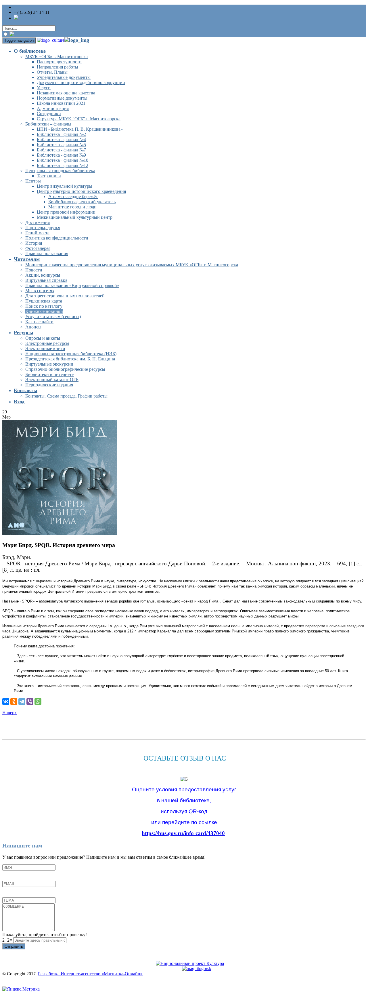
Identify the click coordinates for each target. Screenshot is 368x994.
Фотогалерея (37, 248)
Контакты (25, 390)
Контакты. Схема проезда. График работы (66, 396)
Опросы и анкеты (42, 338)
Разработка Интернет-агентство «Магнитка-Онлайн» (90, 973)
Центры (33, 180)
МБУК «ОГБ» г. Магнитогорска (56, 56)
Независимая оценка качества (66, 92)
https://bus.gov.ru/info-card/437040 (183, 833)
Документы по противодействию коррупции (81, 82)
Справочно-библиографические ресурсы (65, 369)
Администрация (53, 108)
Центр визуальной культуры (64, 186)
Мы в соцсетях (39, 290)
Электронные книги (45, 348)
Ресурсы (23, 332)
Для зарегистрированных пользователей (65, 295)
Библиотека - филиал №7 (61, 149)
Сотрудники (49, 113)
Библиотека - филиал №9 (61, 155)
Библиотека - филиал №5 (61, 144)
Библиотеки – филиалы (48, 123)
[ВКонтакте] (5, 701)
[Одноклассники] (13, 701)
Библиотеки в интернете (49, 374)
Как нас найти (39, 321)
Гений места (37, 232)
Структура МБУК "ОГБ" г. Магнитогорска (78, 118)
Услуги (44, 87)
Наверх (9, 712)
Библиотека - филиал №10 (62, 160)
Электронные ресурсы (47, 343)
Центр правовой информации (66, 212)
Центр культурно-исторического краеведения (81, 191)
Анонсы (33, 326)
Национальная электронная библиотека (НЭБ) (70, 353)
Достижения (37, 222)
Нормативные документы (62, 98)
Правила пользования (46, 253)
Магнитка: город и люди (72, 206)
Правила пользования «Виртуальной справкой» (72, 285)
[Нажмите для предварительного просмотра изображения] (59, 533)
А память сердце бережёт (73, 196)
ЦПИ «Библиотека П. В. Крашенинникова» (80, 129)
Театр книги (49, 175)
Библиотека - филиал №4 (61, 139)
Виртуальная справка (46, 280)
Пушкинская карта (43, 301)
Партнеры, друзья (42, 227)
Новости (33, 269)
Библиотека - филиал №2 (61, 134)
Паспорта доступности (59, 61)
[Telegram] (21, 701)
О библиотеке (30, 51)
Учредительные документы (64, 77)
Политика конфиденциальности (56, 237)
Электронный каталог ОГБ (51, 379)
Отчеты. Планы (52, 72)
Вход (19, 401)
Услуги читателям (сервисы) (53, 316)
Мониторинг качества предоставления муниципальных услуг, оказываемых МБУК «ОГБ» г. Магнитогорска (131, 264)
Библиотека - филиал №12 (62, 165)
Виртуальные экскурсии (49, 364)
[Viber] (29, 701)
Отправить (14, 946)
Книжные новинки (44, 311)
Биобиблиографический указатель (82, 201)
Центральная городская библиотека (60, 170)
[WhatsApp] (37, 701)
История (33, 243)
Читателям (27, 259)
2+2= (7, 940)
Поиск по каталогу (43, 306)
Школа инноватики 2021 (61, 103)
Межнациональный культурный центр (74, 217)
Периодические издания (49, 384)
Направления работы (57, 66)
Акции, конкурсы (42, 275)
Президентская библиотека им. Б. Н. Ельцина (70, 358)
